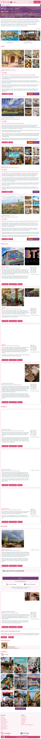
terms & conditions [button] (26, 378)
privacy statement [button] (34, 378)
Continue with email (20, 368)
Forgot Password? (20, 370)
